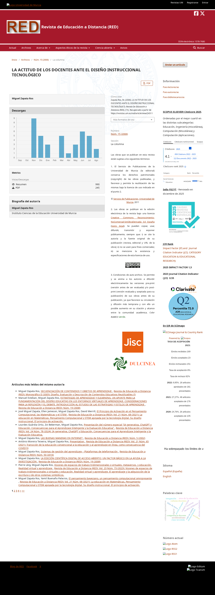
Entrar (205, 2)
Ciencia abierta (104, 47)
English (167, 476)
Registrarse (192, 2)
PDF (148, 83)
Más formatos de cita (123, 119)
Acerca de (42, 47)
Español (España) (172, 471)
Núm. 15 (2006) (41, 59)
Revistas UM (177, 2)
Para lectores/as (171, 87)
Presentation (77, 441)
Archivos (26, 47)
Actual (12, 47)
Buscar (201, 47)
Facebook (32, 566)
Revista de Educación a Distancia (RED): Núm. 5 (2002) (115, 438)
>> (23, 490)
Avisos (123, 47)
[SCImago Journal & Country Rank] (183, 332)
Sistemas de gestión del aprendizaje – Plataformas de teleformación (79, 451)
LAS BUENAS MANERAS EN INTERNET (62, 438)
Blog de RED (17, 566)
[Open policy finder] (133, 341)
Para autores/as (171, 92)
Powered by (175, 338)
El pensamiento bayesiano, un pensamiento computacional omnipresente (110, 478)
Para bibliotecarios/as (173, 97)
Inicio (14, 59)
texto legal (118, 225)
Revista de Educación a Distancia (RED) (79, 27)
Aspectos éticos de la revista (72, 47)
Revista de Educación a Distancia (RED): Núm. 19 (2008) (49, 407)
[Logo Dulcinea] (134, 362)
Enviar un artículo (175, 64)
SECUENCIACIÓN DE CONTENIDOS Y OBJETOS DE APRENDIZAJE (76, 391)
